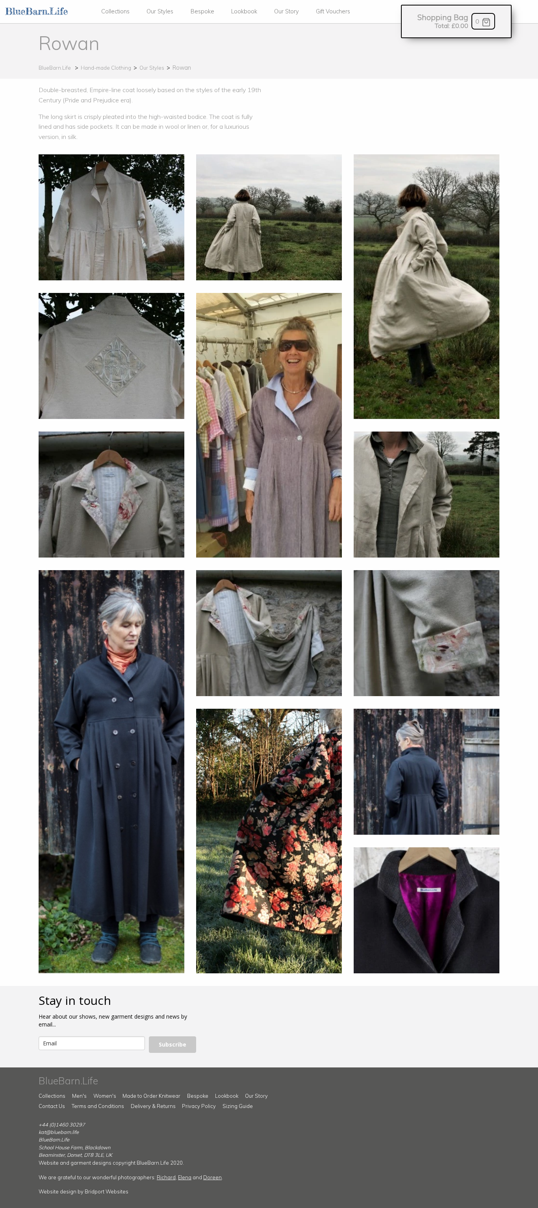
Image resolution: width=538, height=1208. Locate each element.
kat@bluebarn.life (59, 1132)
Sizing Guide (238, 1106)
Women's (104, 1096)
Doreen (212, 1177)
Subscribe (172, 1044)
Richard (166, 1177)
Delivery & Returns (153, 1106)
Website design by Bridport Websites (83, 1191)
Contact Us (52, 1106)
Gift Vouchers (333, 11)
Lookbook (244, 11)
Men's (79, 1096)
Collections (115, 11)
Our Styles (160, 11)
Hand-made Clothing (106, 68)
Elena (184, 1177)
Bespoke (202, 11)
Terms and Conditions (98, 1106)
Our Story (286, 11)
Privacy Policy (199, 1106)
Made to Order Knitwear (151, 1096)
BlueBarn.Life (55, 68)
